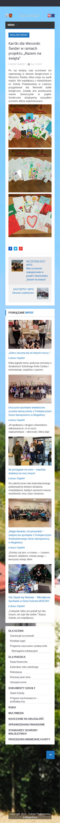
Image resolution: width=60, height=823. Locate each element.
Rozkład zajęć (18, 641)
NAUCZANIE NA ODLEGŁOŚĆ (26, 719)
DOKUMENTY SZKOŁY (21, 688)
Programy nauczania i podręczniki (28, 646)
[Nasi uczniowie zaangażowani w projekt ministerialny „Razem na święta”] (17, 265)
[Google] (21, 248)
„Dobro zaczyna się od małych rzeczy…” (29, 352)
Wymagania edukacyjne (25, 651)
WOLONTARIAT (19, 35)
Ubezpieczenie (18, 682)
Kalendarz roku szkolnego (24, 667)
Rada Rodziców (19, 662)
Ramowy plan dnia (20, 677)
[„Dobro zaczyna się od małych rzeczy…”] (30, 334)
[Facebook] (10, 248)
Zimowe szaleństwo (23, 292)
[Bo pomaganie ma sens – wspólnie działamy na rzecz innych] (30, 451)
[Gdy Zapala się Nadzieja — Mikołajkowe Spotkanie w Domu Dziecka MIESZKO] (30, 578)
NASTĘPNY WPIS (23, 289)
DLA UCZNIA (16, 631)
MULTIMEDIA (16, 713)
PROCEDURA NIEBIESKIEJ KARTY (29, 739)
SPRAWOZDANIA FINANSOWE (26, 724)
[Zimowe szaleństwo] (42, 293)
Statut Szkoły (17, 693)
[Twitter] (15, 248)
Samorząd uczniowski (22, 635)
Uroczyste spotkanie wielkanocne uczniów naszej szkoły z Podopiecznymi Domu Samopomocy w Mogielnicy (29, 411)
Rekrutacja (16, 672)
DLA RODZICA (17, 657)
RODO (12, 707)
